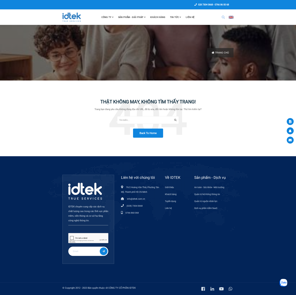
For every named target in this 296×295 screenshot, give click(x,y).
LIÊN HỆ (190, 17)
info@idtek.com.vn (136, 199)
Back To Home (148, 133)
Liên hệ (168, 208)
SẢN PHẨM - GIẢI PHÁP (131, 17)
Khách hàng (157, 17)
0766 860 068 (132, 213)
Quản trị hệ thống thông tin (207, 194)
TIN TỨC (174, 17)
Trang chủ (222, 52)
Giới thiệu (169, 187)
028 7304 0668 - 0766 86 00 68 (213, 4)
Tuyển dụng (170, 201)
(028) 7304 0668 (135, 206)
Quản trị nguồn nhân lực (205, 201)
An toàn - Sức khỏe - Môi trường (209, 187)
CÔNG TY (106, 17)
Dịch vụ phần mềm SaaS (205, 208)
